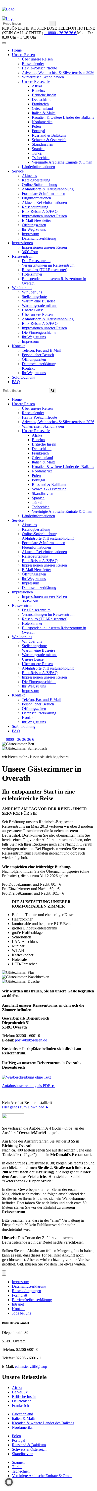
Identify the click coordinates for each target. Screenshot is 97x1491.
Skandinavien (42, 144)
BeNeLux (20, 1392)
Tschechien (40, 158)
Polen (36, 126)
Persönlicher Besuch (38, 355)
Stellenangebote (34, 296)
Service (18, 171)
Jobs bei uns (21, 1313)
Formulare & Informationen (43, 193)
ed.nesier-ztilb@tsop (31, 1366)
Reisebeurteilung (35, 207)
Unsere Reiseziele (36, 81)
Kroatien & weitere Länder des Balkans (63, 117)
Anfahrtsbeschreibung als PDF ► (28, 1086)
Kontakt (18, 346)
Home (17, 50)
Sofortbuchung (23, 377)
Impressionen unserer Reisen (44, 216)
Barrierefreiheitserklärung (32, 1300)
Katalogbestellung (36, 180)
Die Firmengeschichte (39, 332)
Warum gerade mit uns (39, 305)
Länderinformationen (38, 167)
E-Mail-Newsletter (36, 220)
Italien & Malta (43, 113)
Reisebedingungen (26, 1291)
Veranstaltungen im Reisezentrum (48, 265)
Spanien (38, 149)
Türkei (37, 153)
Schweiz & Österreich (49, 140)
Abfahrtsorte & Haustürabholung (48, 189)
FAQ (16, 382)
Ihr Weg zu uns (34, 229)
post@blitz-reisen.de (31, 1040)
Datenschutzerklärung (39, 238)
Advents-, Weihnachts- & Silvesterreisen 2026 (58, 72)
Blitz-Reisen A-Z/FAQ (40, 211)
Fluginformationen (36, 198)
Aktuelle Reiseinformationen (44, 202)
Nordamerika (42, 122)
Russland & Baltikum (49, 135)
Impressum (30, 234)
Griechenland (42, 108)
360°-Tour (30, 252)
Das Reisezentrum (36, 261)
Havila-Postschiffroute (39, 68)
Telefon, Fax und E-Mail (41, 350)
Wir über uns (22, 288)
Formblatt (19, 1295)
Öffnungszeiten (34, 225)
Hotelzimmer (32, 274)
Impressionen (22, 243)
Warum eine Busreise (38, 301)
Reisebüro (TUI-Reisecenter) (44, 270)
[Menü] (4, 1273)
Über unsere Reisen (37, 59)
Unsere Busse (33, 310)
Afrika (37, 86)
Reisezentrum (22, 256)
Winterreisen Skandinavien (43, 77)
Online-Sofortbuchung (39, 184)
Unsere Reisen (23, 55)
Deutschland (41, 99)
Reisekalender (33, 63)
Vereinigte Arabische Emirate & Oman (62, 162)
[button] (9, 1482)
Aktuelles (29, 175)
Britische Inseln (44, 95)
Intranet (18, 1304)
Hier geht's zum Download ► (25, 1107)
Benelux (38, 90)
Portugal (38, 131)
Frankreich (40, 104)
